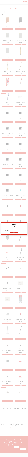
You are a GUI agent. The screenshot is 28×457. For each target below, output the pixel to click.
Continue (14, 232)
